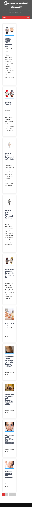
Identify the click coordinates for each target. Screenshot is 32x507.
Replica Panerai (8, 103)
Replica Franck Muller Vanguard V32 (8, 42)
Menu (4, 17)
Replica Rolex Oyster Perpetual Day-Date (9, 214)
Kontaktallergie (9, 324)
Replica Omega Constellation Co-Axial (9, 156)
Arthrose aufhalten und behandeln (9, 474)
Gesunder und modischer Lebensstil (16, 5)
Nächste (12, 495)
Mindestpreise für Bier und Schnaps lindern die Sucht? (9, 399)
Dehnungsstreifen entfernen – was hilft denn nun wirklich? (9, 361)
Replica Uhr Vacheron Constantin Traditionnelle (9, 273)
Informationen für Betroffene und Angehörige (9, 439)
